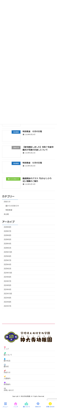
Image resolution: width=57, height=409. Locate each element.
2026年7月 (7, 231)
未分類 (6, 214)
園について (8, 355)
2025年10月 (8, 252)
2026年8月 (7, 227)
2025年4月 (7, 264)
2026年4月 (7, 243)
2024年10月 (8, 273)
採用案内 (7, 384)
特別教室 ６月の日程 (32, 131)
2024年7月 (7, 281)
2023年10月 (8, 293)
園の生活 (7, 360)
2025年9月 (7, 256)
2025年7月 (7, 260)
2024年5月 (7, 285)
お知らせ (7, 201)
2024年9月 (7, 277)
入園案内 (7, 378)
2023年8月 (7, 302)
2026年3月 (7, 248)
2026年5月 (7, 239)
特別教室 (9, 210)
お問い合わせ (9, 390)
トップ (6, 349)
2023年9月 (7, 298)
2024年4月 (7, 289)
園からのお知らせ (12, 206)
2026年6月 (7, 235)
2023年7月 (7, 306)
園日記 (6, 366)
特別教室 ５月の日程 (32, 163)
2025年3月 (7, 268)
